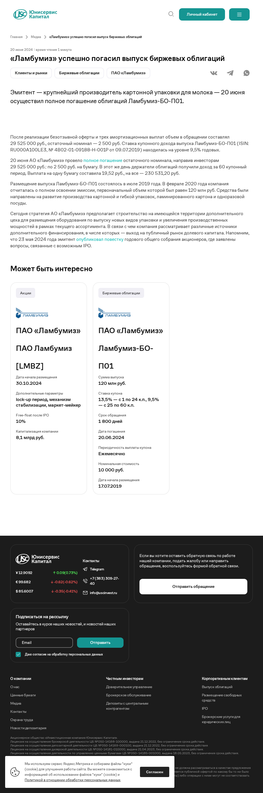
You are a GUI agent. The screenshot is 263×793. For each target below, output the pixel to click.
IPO (205, 708)
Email (27, 642)
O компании (20, 678)
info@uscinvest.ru (103, 592)
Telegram (97, 569)
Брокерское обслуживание (128, 694)
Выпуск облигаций (217, 686)
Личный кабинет (202, 14)
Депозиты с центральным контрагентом (127, 706)
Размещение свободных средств (222, 697)
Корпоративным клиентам (225, 678)
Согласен (154, 772)
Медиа (15, 703)
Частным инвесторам (124, 678)
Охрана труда (21, 719)
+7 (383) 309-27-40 (104, 581)
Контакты (18, 711)
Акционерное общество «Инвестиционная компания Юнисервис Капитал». (64, 738)
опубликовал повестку (100, 239)
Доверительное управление (129, 686)
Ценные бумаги (23, 694)
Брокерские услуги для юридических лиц (221, 719)
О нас (15, 686)
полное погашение (103, 160)
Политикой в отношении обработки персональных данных (72, 780)
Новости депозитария (28, 727)
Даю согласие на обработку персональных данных (64, 654)
